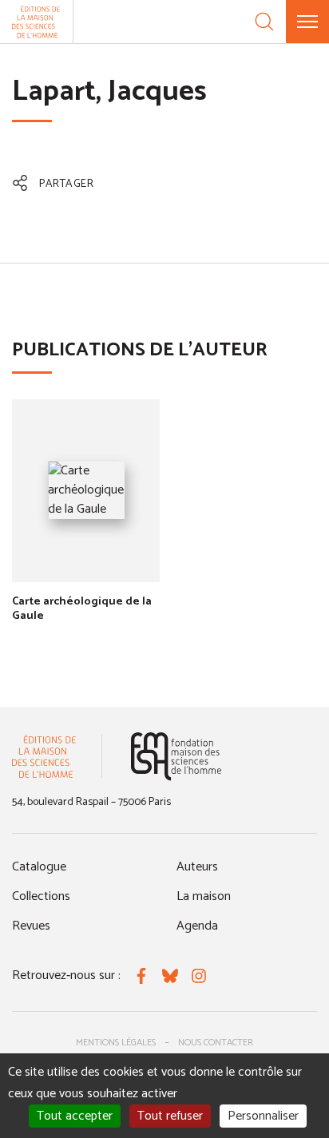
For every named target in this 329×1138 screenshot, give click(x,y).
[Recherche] (264, 21)
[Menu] (307, 21)
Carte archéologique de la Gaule (82, 609)
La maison (203, 896)
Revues (31, 926)
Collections (41, 896)
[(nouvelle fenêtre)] (176, 756)
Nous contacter (215, 1042)
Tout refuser (170, 1116)
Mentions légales (116, 1042)
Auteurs (197, 867)
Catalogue (39, 867)
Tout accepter (75, 1116)
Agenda (197, 926)
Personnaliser (263, 1116)
